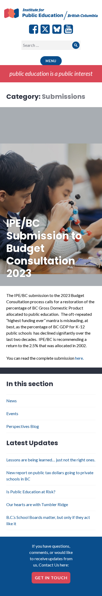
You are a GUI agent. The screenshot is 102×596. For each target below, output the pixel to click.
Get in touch (51, 577)
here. (79, 358)
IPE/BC (51, 14)
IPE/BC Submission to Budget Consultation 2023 (44, 248)
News (11, 400)
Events (12, 413)
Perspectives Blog (22, 426)
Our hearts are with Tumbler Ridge (37, 504)
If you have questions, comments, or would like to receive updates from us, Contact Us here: (51, 555)
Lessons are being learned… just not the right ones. (50, 459)
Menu (51, 61)
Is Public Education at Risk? (30, 491)
